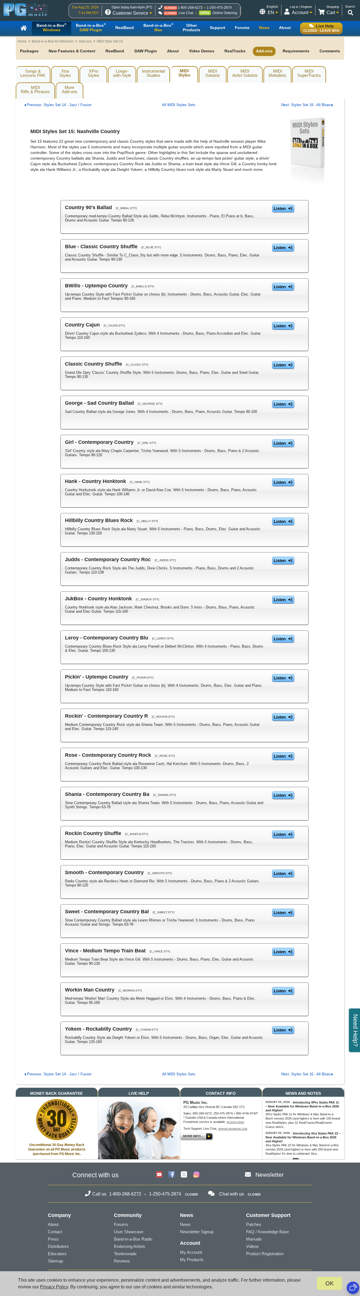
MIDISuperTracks (309, 73)
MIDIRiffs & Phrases (35, 89)
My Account (191, 1252)
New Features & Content (72, 51)
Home (22, 41)
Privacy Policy (54, 1286)
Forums (121, 1224)
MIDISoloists (212, 73)
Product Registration (265, 1253)
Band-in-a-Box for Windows (53, 41)
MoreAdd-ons (69, 89)
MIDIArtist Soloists (245, 73)
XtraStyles (65, 73)
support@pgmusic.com (232, 1129)
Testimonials (125, 1253)
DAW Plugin (145, 51)
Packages (29, 51)
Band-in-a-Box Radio (133, 1239)
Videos (252, 1246)
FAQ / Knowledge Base (267, 1231)
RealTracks (235, 51)
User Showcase (128, 1231)
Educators (57, 1253)
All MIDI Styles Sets (178, 105)
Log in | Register (301, 6)
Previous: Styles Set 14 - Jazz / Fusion (59, 105)
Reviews (122, 1261)
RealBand (114, 51)
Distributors (58, 1246)
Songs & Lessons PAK (32, 73)
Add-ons (85, 41)
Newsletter (269, 1174)
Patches (253, 1224)
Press (53, 1239)
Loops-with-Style (122, 73)
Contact (55, 1231)
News (185, 1224)
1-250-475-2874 (219, 8)
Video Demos (201, 51)
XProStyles (93, 73)
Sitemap (55, 1261)
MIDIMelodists (277, 73)
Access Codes (235, 1122)
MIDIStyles (184, 72)
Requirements (296, 51)
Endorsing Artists (129, 1246)
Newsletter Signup (196, 1231)
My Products (192, 1259)
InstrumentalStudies (153, 73)
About (173, 51)
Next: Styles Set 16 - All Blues (306, 105)
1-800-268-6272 (190, 8)
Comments (330, 51)
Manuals (254, 1239)
